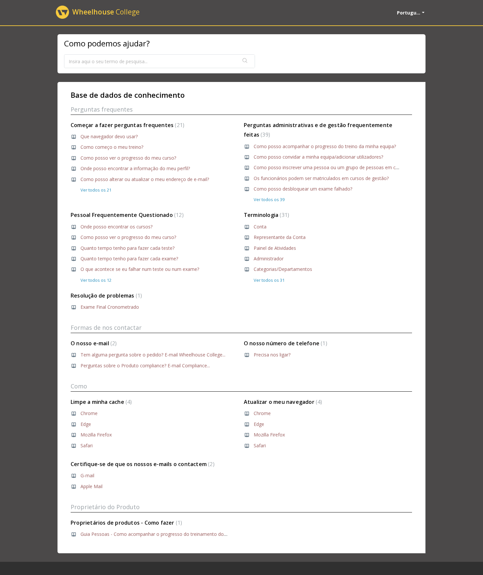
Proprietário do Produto (105, 507)
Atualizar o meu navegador (282, 401)
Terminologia (266, 215)
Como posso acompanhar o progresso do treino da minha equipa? (325, 146)
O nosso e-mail (93, 343)
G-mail (87, 475)
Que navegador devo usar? (109, 136)
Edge (85, 424)
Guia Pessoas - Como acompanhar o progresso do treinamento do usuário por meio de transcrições (187, 534)
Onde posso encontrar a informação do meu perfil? (135, 168)
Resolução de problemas (105, 295)
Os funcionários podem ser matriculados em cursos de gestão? (321, 178)
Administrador (269, 258)
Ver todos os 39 (269, 199)
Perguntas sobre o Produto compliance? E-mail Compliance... (145, 365)
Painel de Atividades (275, 248)
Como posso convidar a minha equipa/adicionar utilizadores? (318, 157)
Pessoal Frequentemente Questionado (126, 215)
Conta (260, 226)
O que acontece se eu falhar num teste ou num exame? (139, 269)
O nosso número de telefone (285, 343)
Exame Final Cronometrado (109, 307)
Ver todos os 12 (95, 280)
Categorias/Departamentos (283, 269)
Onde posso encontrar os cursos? (116, 226)
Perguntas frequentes (102, 109)
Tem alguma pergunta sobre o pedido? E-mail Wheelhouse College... (152, 355)
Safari (86, 445)
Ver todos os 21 (95, 190)
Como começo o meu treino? (111, 147)
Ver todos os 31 (269, 280)
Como (79, 386)
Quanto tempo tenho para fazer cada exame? (129, 258)
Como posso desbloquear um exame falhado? (303, 189)
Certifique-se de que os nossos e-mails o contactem (142, 464)
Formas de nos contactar (106, 327)
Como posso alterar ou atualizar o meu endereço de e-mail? (144, 179)
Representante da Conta (280, 237)
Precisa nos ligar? (272, 355)
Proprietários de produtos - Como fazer (125, 522)
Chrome (89, 413)
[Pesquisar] (245, 61)
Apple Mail (91, 486)
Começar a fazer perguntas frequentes (127, 125)
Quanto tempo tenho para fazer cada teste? (127, 248)
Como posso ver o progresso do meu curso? (128, 158)
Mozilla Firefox (96, 434)
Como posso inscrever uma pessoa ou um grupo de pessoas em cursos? (331, 167)
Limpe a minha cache (100, 401)
